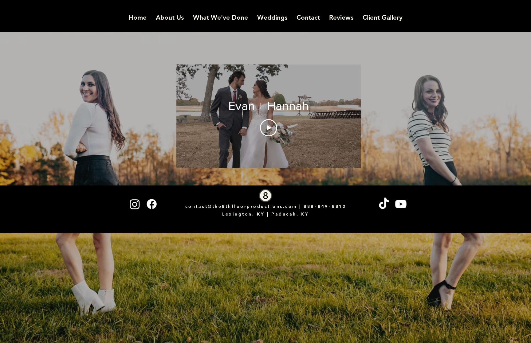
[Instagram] (134, 204)
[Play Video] (268, 127)
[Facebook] (151, 204)
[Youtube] (400, 204)
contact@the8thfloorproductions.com (241, 206)
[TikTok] (384, 204)
